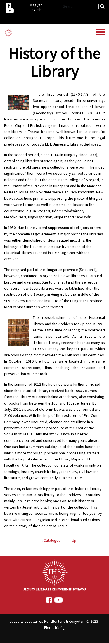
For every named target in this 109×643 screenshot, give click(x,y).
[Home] (8, 32)
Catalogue (51, 540)
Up (74, 540)
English (35, 9)
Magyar (36, 5)
